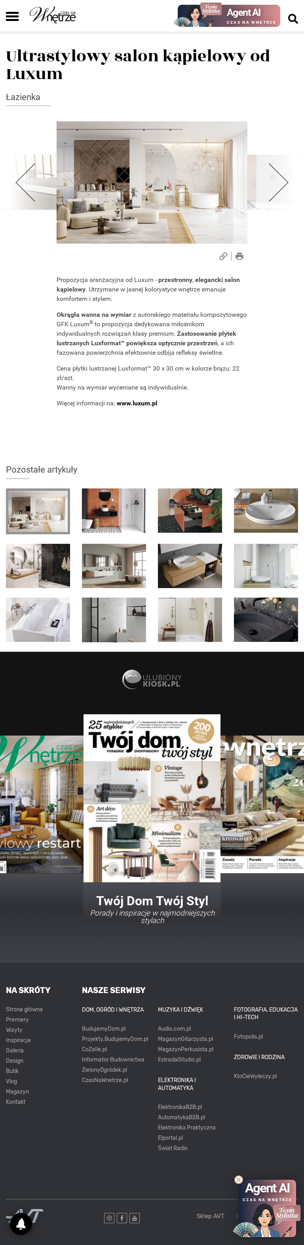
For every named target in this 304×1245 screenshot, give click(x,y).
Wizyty (14, 1030)
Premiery (17, 1019)
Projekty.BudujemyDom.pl (115, 1039)
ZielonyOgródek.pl (104, 1070)
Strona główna (24, 1009)
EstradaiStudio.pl (179, 1059)
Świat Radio (173, 1148)
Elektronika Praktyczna (187, 1127)
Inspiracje (18, 1040)
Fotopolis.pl (248, 1036)
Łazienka (23, 97)
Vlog (11, 1081)
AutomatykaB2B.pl (181, 1117)
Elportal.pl (170, 1138)
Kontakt (15, 1102)
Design (14, 1061)
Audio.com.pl (174, 1029)
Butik (12, 1071)
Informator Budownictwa (113, 1059)
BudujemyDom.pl (103, 1029)
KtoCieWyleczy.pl (255, 1076)
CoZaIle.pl (94, 1049)
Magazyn (17, 1091)
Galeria (15, 1050)
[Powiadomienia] (21, 1224)
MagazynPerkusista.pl (185, 1049)
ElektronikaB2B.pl (180, 1107)
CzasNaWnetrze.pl (105, 1080)
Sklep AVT (210, 1216)
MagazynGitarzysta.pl (185, 1039)
